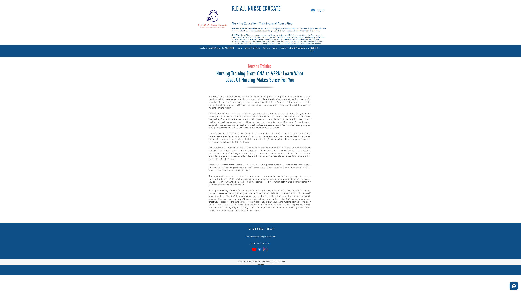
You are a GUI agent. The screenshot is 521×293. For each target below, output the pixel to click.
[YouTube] (254, 249)
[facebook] (260, 249)
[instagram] (265, 249)
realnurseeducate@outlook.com (261, 236)
